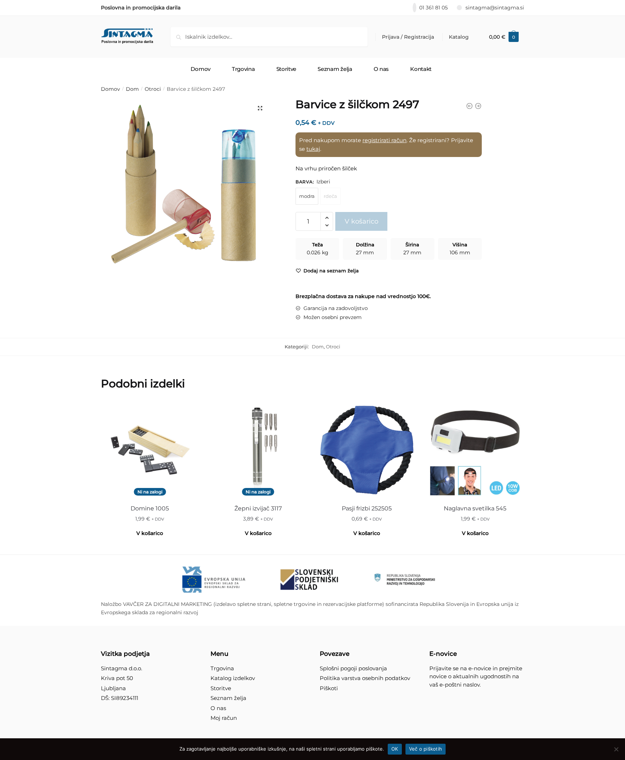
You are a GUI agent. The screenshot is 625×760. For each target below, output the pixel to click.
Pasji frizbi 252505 (367, 508)
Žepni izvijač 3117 (258, 508)
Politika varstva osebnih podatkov (365, 678)
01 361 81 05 (433, 7)
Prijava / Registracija (408, 37)
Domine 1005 (150, 508)
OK (394, 749)
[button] (260, 108)
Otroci (153, 89)
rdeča (330, 196)
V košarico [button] (366, 533)
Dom (132, 89)
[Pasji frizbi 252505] (367, 450)
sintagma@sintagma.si (494, 7)
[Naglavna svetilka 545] (475, 450)
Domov (110, 89)
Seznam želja (228, 698)
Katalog (459, 37)
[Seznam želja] (187, 412)
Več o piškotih (425, 749)
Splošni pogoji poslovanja (353, 668)
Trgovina (222, 668)
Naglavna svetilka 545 (475, 508)
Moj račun (224, 717)
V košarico (361, 221)
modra (307, 196)
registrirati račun (384, 140)
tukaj (313, 148)
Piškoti (329, 688)
